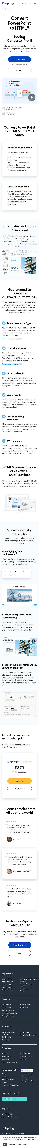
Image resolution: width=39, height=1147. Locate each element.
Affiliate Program (26, 1053)
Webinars (5, 1077)
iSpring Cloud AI (7, 1007)
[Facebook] (22, 1075)
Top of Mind (7, 973)
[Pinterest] (26, 1080)
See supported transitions (12, 364)
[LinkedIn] (22, 1080)
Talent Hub (6, 1040)
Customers (6, 1059)
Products (6, 999)
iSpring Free (24, 1007)
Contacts (23, 1059)
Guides (4, 1082)
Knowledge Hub (9, 1070)
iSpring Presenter (8, 1010)
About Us (5, 1053)
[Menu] (35, 3)
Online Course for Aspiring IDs (8, 1033)
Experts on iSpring (8, 1080)
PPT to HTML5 (7, 985)
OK (5, 1144)
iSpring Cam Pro (26, 1004)
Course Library (25, 1032)
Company (6, 1048)
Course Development (27, 1035)
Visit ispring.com (11, 1099)
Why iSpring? (6, 1056)
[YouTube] (31, 1080)
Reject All (12, 1144)
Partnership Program (9, 1062)
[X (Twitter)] (26, 1075)
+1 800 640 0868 (7, 1114)
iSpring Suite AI (7, 1004)
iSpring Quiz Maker (8, 1016)
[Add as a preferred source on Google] (27, 1070)
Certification (6, 1037)
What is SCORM (7, 979)
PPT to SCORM (7, 982)
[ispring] (8, 3)
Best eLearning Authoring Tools (7, 989)
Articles (4, 1074)
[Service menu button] (29, 3)
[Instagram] (31, 1075)
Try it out (19, 789)
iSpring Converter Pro (9, 1013)
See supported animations (12, 339)
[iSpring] (9, 1129)
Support (5, 1108)
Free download (19, 59)
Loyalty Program (26, 1056)
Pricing (19, 70)
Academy (6, 1026)
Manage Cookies (22, 1144)
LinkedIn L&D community (11, 1085)
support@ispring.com (9, 1117)
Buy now (19, 781)
